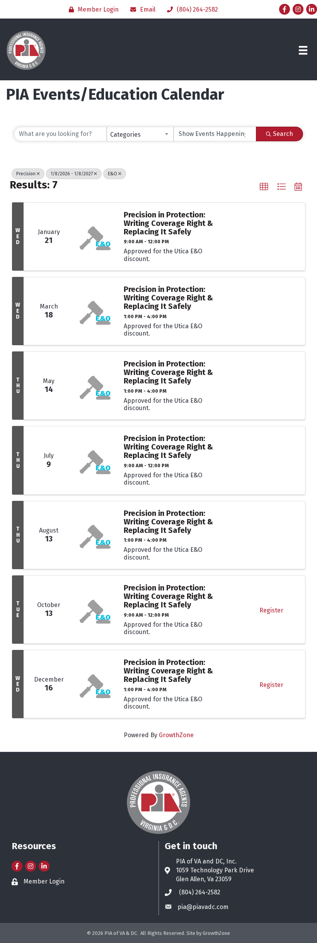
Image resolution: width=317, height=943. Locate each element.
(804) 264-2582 (199, 892)
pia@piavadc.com (202, 907)
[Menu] (303, 50)
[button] (264, 187)
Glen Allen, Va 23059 (204, 879)
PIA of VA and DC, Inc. (206, 861)
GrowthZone (176, 735)
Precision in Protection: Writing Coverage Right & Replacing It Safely (168, 223)
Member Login (44, 881)
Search (283, 133)
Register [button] (271, 610)
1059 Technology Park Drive (215, 870)
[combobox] (140, 134)
